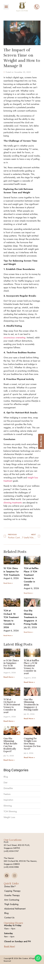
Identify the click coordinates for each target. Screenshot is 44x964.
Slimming (8, 805)
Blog (6, 776)
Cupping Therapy (12, 890)
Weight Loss (9, 817)
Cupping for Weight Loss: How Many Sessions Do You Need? (32, 743)
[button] (6, 6)
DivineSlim (8, 788)
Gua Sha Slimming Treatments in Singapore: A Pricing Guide (30, 617)
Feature (7, 794)
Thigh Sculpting (11, 904)
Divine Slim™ (10, 886)
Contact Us (9, 917)
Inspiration (8, 799)
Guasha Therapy (12, 895)
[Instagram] (14, 875)
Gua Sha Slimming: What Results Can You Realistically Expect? (10, 745)
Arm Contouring (11, 899)
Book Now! (9, 946)
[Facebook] (7, 875)
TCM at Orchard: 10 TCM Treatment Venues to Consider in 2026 (11, 619)
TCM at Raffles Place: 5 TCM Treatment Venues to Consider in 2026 (31, 577)
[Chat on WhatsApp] (38, 958)
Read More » (8, 583)
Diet (5, 782)
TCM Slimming (10, 811)
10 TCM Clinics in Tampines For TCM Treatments (12, 572)
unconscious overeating (14, 337)
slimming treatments (13, 502)
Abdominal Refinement (14, 908)
